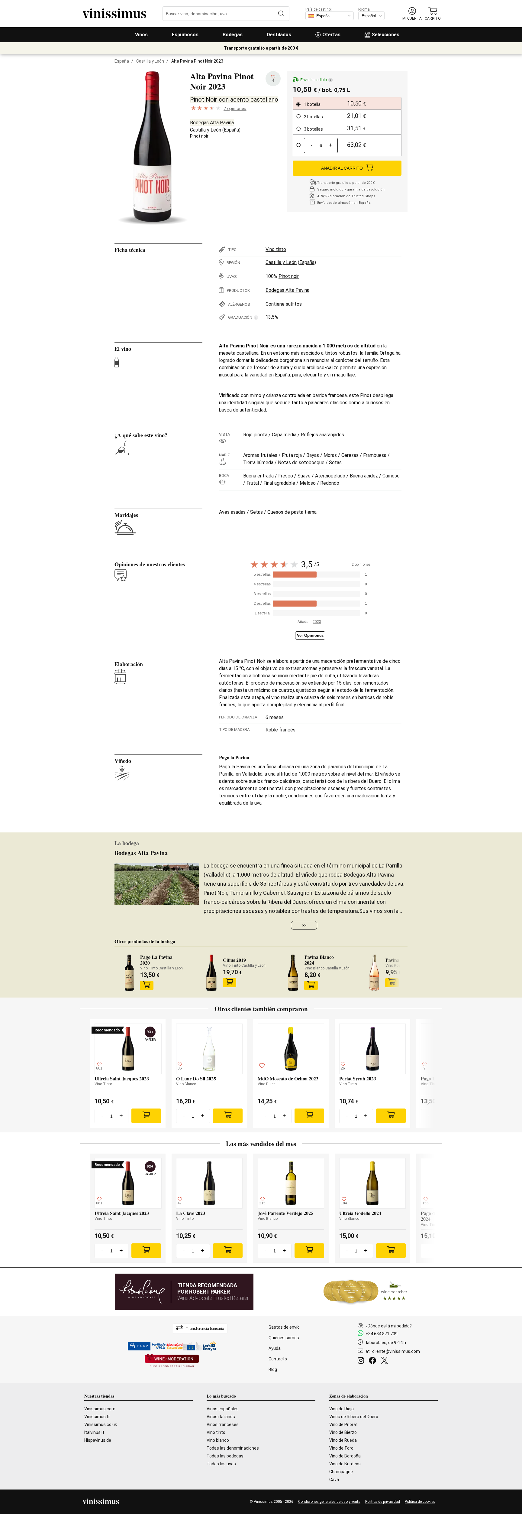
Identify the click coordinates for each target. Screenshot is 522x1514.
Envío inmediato (315, 80)
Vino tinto (276, 249)
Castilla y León (150, 61)
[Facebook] (374, 1361)
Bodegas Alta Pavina (212, 122)
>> (304, 925)
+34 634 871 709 (382, 1333)
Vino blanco (218, 1440)
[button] (412, 14)
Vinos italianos (221, 1416)
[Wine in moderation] (172, 1361)
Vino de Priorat (343, 1424)
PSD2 (142, 1346)
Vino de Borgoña (345, 1456)
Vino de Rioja (341, 1408)
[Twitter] (385, 1361)
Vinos (141, 34)
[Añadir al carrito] (146, 985)
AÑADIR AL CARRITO (342, 168)
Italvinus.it (94, 1432)
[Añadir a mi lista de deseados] (262, 1066)
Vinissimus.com (99, 1408)
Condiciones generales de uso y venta (329, 1501)
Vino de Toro (341, 1448)
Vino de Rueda (343, 1440)
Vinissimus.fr (97, 1416)
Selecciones (385, 34)
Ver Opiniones (310, 635)
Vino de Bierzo (343, 1432)
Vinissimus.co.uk (100, 1424)
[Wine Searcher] (366, 1292)
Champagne (341, 1471)
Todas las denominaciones (233, 1448)
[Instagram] (362, 1361)
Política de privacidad (382, 1501)
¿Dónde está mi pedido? (389, 1326)
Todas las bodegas (225, 1456)
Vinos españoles (223, 1408)
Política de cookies (420, 1501)
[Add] (146, 1116)
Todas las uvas (221, 1463)
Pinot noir (199, 136)
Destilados (279, 34)
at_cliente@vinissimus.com (393, 1351)
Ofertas (331, 34)
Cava (334, 1479)
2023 (317, 622)
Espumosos (185, 34)
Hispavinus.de (97, 1440)
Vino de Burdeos (345, 1463)
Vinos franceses (223, 1424)
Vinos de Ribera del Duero (353, 1416)
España (121, 61)
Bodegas (233, 34)
